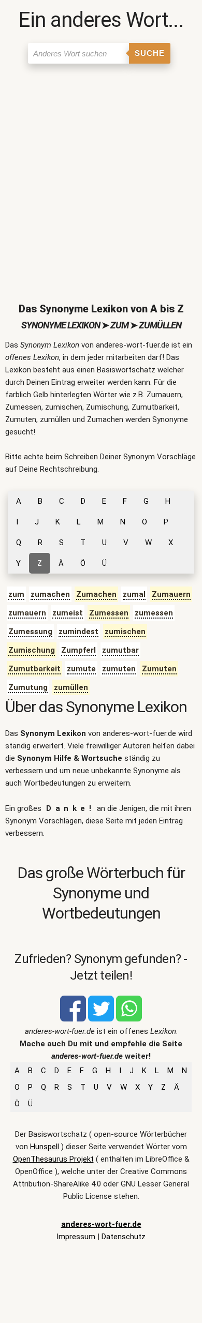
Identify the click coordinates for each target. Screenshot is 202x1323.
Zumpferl (78, 650)
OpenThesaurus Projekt (53, 1159)
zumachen (50, 594)
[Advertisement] (101, 175)
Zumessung (30, 631)
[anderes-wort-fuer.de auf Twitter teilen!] (101, 1019)
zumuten (119, 668)
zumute (81, 668)
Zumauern (171, 594)
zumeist (67, 613)
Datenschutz (124, 1236)
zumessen (154, 613)
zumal (134, 594)
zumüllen (71, 687)
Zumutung (28, 687)
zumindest (78, 631)
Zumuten (159, 668)
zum (16, 594)
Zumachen (96, 594)
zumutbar (120, 650)
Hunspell (44, 1146)
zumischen (125, 631)
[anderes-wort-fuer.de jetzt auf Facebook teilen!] (73, 1019)
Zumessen (108, 613)
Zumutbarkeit (34, 668)
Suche (150, 53)
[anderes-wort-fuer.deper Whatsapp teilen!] (129, 1019)
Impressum (75, 1236)
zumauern (27, 613)
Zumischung (31, 650)
